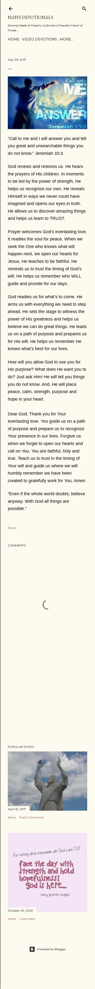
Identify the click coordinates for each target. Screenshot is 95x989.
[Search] (84, 7)
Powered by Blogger (51, 949)
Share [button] (12, 528)
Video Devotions (39, 39)
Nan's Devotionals (30, 17)
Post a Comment (31, 817)
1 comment (27, 919)
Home (13, 39)
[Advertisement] (47, 702)
